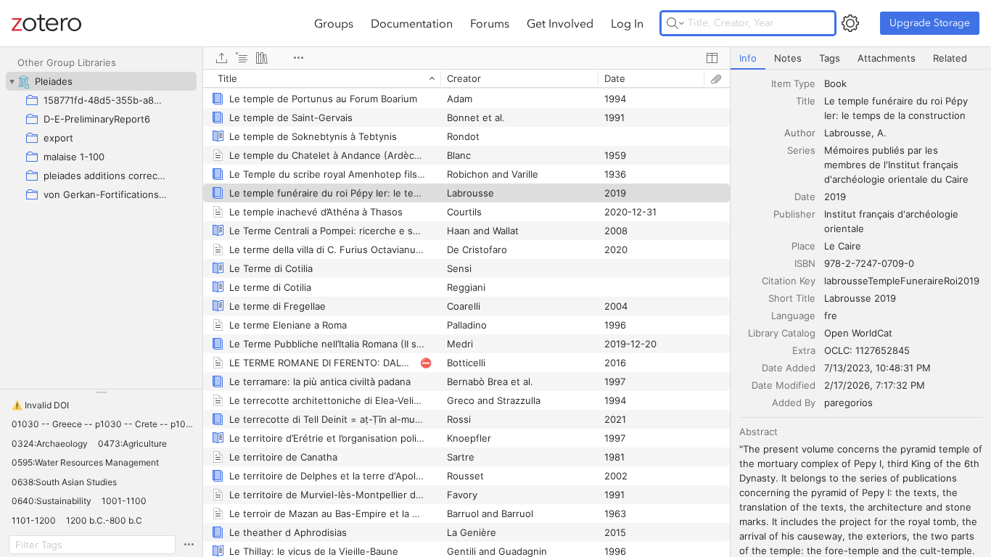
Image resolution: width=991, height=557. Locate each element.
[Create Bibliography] (261, 58)
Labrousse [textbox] (847, 133)
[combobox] (903, 83)
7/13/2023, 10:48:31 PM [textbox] (877, 368)
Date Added (788, 368)
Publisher (794, 214)
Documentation (412, 23)
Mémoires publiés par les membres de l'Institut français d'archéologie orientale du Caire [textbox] (896, 164)
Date (804, 196)
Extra (803, 350)
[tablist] (861, 58)
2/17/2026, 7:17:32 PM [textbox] (874, 385)
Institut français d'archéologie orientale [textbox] (892, 221)
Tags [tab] (829, 58)
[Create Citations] (241, 58)
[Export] (221, 58)
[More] (298, 58)
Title (805, 101)
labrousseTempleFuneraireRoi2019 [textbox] (901, 280)
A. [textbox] (882, 133)
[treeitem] (101, 81)
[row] (466, 78)
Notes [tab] (788, 58)
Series (801, 150)
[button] (40, 405)
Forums (489, 23)
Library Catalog (781, 333)
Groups (333, 23)
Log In (627, 23)
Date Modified (783, 385)
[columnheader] (321, 78)
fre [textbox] (830, 315)
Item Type (793, 83)
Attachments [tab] (887, 58)
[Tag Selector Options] (188, 544)
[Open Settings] (850, 23)
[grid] (466, 313)
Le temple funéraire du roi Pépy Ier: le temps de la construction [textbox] (897, 108)
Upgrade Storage (929, 23)
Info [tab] (748, 58)
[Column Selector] (711, 58)
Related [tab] (950, 58)
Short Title (791, 298)
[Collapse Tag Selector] (101, 392)
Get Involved (560, 23)
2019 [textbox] (835, 196)
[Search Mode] (675, 23)
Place (803, 246)
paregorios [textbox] (848, 402)
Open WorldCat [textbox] (858, 333)
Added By (793, 402)
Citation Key (788, 280)
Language (793, 315)
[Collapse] (11, 81)
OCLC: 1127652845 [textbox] (867, 350)
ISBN (804, 263)
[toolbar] (466, 58)
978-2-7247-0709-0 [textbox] (869, 263)
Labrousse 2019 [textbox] (860, 298)
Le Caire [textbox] (842, 246)
